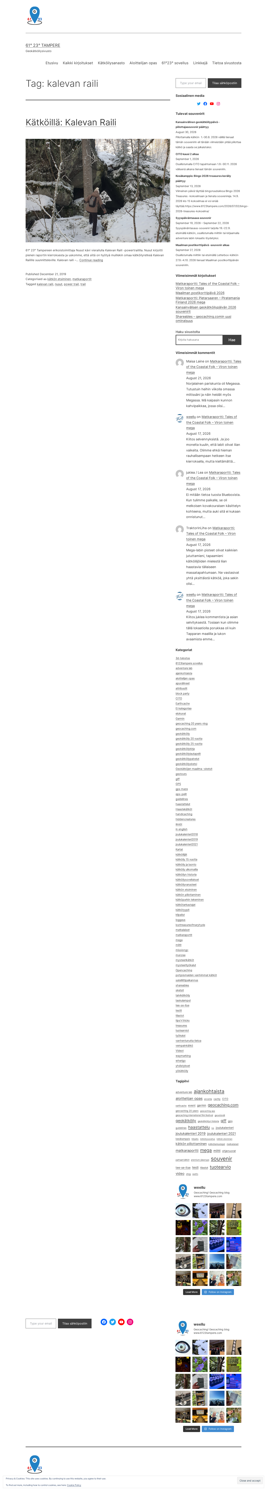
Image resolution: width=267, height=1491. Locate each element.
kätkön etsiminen (59, 279)
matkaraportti (187, 1150)
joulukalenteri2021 (187, 844)
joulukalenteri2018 (187, 834)
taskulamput (183, 1000)
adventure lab (184, 668)
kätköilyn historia (186, 874)
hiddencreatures (186, 819)
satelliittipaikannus (187, 980)
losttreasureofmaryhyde (190, 925)
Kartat (179, 849)
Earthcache (183, 703)
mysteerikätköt (185, 960)
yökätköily (182, 1070)
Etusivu (52, 63)
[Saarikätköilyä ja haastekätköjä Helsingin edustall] (216, 1261)
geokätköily (183, 733)
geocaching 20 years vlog (192, 723)
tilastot (180, 1015)
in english (181, 829)
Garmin (180, 718)
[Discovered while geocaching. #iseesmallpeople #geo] (183, 1261)
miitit (178, 945)
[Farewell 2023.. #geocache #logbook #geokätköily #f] (233, 1261)
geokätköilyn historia (208, 1121)
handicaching (184, 814)
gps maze (182, 789)
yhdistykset (183, 1065)
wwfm (195, 1174)
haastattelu (199, 1127)
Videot (180, 1050)
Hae (231, 340)
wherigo (181, 1060)
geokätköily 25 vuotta (189, 743)
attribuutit (181, 688)
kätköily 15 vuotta (186, 859)
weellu (191, 417)
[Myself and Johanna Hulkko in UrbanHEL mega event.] (216, 1278)
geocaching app (207, 1111)
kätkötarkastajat (185, 904)
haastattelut (183, 804)
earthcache (181, 1105)
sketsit (180, 990)
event (191, 1105)
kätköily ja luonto (186, 864)
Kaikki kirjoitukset (78, 63)
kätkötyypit (182, 909)
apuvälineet (183, 683)
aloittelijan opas (185, 678)
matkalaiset (183, 929)
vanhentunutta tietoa (188, 1040)
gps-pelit (181, 794)
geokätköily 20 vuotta (189, 738)
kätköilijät (181, 854)
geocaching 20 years (187, 1110)
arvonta (208, 1099)
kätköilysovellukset (187, 879)
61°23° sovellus (175, 63)
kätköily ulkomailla (187, 869)
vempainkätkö (184, 1045)
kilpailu (195, 1139)
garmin (201, 1105)
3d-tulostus (183, 658)
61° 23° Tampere (43, 45)
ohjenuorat (229, 1151)
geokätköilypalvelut (187, 758)
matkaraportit (82, 279)
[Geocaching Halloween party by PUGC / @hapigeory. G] (183, 1227)
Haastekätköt (184, 809)
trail (83, 284)
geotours (181, 774)
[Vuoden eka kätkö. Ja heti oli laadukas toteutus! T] (200, 1244)
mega (179, 940)
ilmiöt (179, 824)
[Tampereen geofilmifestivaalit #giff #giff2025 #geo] (216, 1210)
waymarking (183, 1055)
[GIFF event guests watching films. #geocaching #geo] (183, 1278)
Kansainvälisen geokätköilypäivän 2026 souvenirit (206, 309)
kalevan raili (45, 284)
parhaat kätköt (182, 1160)
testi (195, 1167)
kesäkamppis (183, 1138)
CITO (179, 698)
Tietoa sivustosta (226, 63)
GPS (178, 784)
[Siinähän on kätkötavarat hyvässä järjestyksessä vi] (200, 1210)
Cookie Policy (74, 1485)
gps (230, 1121)
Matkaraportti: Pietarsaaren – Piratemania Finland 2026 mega (208, 300)
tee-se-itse (182, 1005)
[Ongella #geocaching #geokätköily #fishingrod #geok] (216, 1227)
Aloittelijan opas (143, 63)
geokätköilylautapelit (188, 753)
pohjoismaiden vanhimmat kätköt (196, 975)
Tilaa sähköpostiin (224, 83)
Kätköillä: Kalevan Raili (71, 122)
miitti (217, 1151)
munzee (180, 955)
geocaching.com (186, 728)
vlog (188, 1174)
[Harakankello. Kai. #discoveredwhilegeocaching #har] (200, 1227)
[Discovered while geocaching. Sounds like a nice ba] (233, 1227)
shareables (182, 985)
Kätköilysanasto (111, 63)
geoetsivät (220, 1115)
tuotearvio (220, 1167)
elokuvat (181, 713)
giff (178, 779)
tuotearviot (182, 1030)
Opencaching (184, 970)
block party (182, 693)
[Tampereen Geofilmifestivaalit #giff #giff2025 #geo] (233, 1210)
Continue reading (91, 260)
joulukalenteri (225, 1127)
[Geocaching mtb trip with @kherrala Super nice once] (233, 1278)
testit (179, 1010)
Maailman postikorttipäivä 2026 (200, 293)
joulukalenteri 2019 (191, 1133)
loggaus (180, 919)
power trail (71, 284)
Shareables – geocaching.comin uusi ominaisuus (203, 319)
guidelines (182, 799)
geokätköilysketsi (186, 764)
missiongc (182, 950)
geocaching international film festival (194, 1115)
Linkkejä (200, 63)
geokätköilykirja (185, 748)
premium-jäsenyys (200, 1160)
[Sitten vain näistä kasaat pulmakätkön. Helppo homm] (233, 1244)
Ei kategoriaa (183, 708)
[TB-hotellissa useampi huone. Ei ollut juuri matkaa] (200, 1261)
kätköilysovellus (207, 1139)
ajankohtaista (184, 673)
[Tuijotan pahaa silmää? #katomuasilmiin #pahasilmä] (183, 1210)
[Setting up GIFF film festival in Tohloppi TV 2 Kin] (200, 1278)
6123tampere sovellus (189, 663)
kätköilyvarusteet (186, 884)
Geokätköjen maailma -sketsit (194, 768)
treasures (181, 1025)
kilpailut (180, 914)
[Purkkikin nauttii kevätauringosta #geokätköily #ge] (183, 1244)
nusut (58, 284)
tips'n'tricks (183, 1020)
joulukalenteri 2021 (221, 1133)
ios (212, 1128)
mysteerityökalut (186, 965)
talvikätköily (183, 995)
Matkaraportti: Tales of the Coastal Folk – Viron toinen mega (207, 286)
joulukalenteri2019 (187, 839)
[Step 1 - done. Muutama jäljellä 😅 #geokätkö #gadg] (216, 1244)
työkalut (180, 1035)
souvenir (221, 1158)
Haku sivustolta (188, 332)
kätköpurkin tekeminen (190, 899)
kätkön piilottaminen (188, 894)
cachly (217, 1099)
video (180, 1173)
